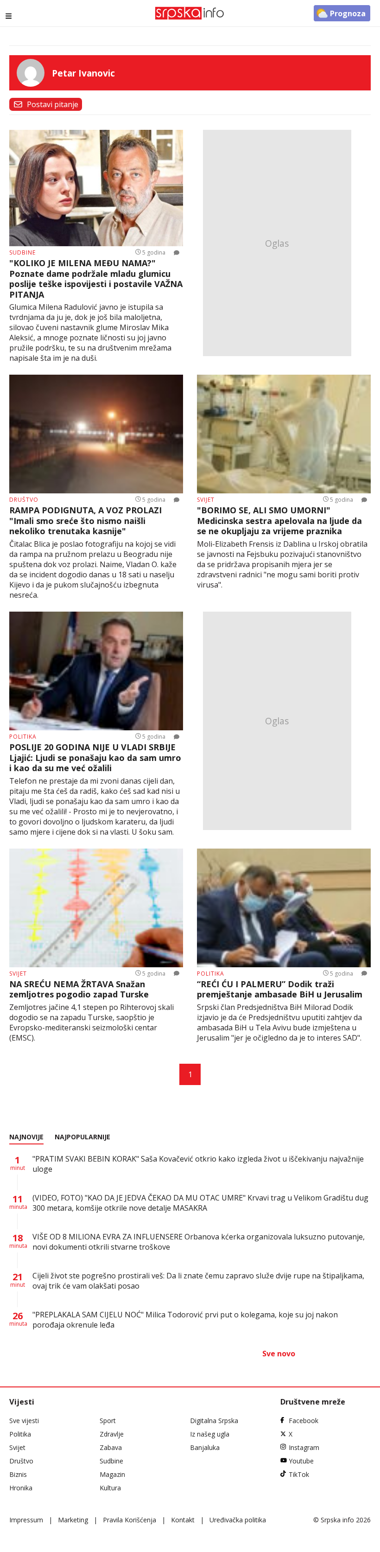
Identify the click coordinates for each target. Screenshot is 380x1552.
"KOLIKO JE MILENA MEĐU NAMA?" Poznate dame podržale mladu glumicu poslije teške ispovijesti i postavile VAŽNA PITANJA (96, 279)
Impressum (26, 1519)
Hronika (20, 1487)
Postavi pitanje (52, 104)
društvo (23, 500)
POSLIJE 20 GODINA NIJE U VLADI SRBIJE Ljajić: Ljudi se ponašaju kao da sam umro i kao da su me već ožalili (95, 757)
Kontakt (183, 1519)
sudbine (22, 252)
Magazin (112, 1474)
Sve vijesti (24, 1420)
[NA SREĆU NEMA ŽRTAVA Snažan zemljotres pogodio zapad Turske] (96, 908)
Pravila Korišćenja (129, 1519)
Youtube (301, 1460)
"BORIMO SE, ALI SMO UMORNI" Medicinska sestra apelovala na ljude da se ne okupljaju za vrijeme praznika (279, 520)
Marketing (73, 1519)
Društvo (21, 1460)
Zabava (111, 1447)
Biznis (18, 1474)
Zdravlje (112, 1434)
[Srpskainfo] (190, 13)
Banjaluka (205, 1447)
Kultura (110, 1487)
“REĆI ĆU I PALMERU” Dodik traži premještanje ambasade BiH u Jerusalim (279, 989)
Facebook (303, 1420)
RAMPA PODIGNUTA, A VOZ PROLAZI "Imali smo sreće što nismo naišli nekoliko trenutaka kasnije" (85, 520)
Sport (108, 1420)
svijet (206, 500)
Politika (20, 1434)
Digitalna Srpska (214, 1420)
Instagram (304, 1447)
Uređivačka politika (237, 1519)
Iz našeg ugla (209, 1434)
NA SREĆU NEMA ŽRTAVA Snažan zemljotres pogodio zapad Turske (79, 989)
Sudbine (111, 1460)
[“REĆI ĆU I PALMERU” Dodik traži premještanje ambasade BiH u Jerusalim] (284, 908)
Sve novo (278, 1353)
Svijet (17, 1447)
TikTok (299, 1474)
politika (23, 737)
